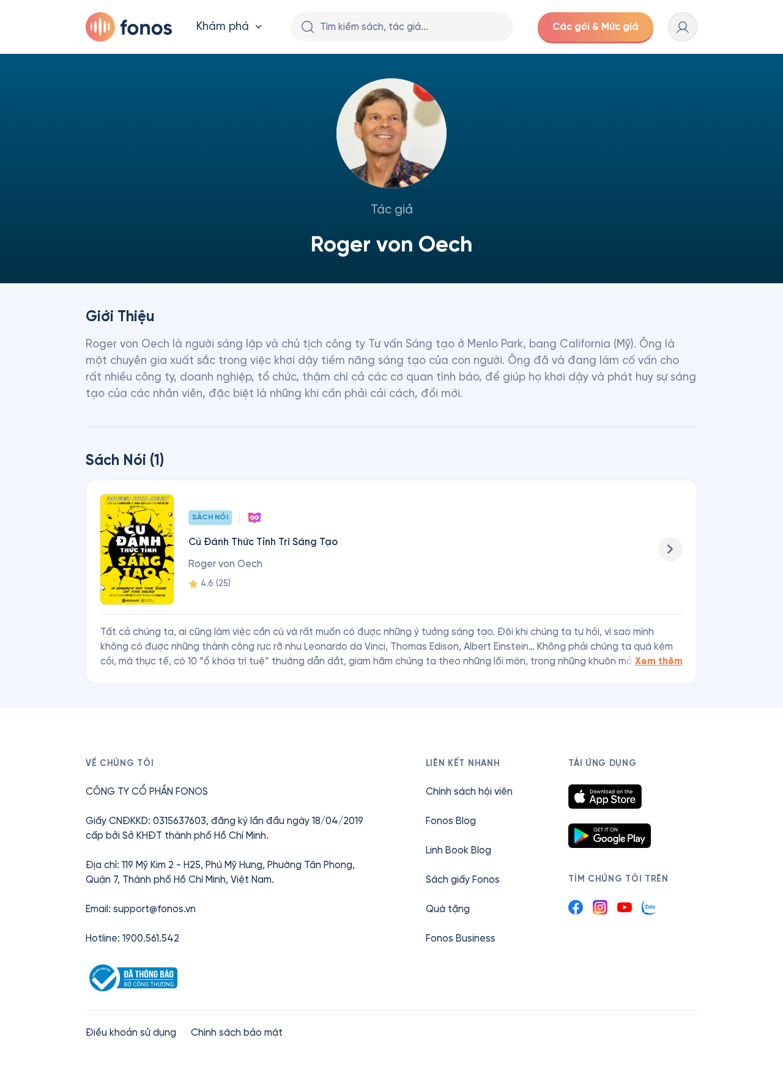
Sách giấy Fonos (463, 879)
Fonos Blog (451, 821)
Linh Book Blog (458, 850)
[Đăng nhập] (682, 27)
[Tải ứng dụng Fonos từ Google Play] (609, 835)
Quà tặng (448, 909)
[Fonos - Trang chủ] (129, 27)
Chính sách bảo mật (237, 1032)
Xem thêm (659, 661)
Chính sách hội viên (469, 791)
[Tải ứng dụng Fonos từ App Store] (605, 796)
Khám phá (222, 26)
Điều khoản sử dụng (131, 1032)
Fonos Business (460, 938)
